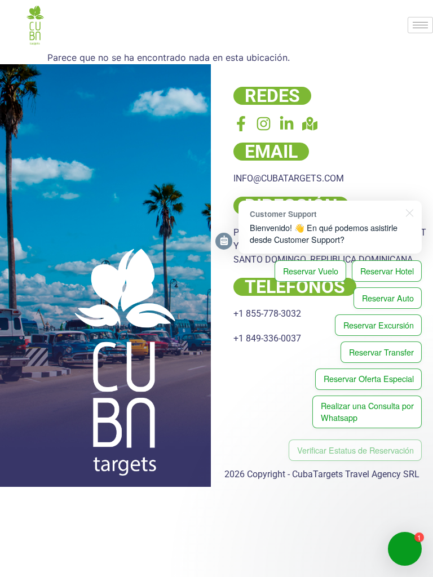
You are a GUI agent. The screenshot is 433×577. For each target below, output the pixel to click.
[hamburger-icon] (420, 25)
